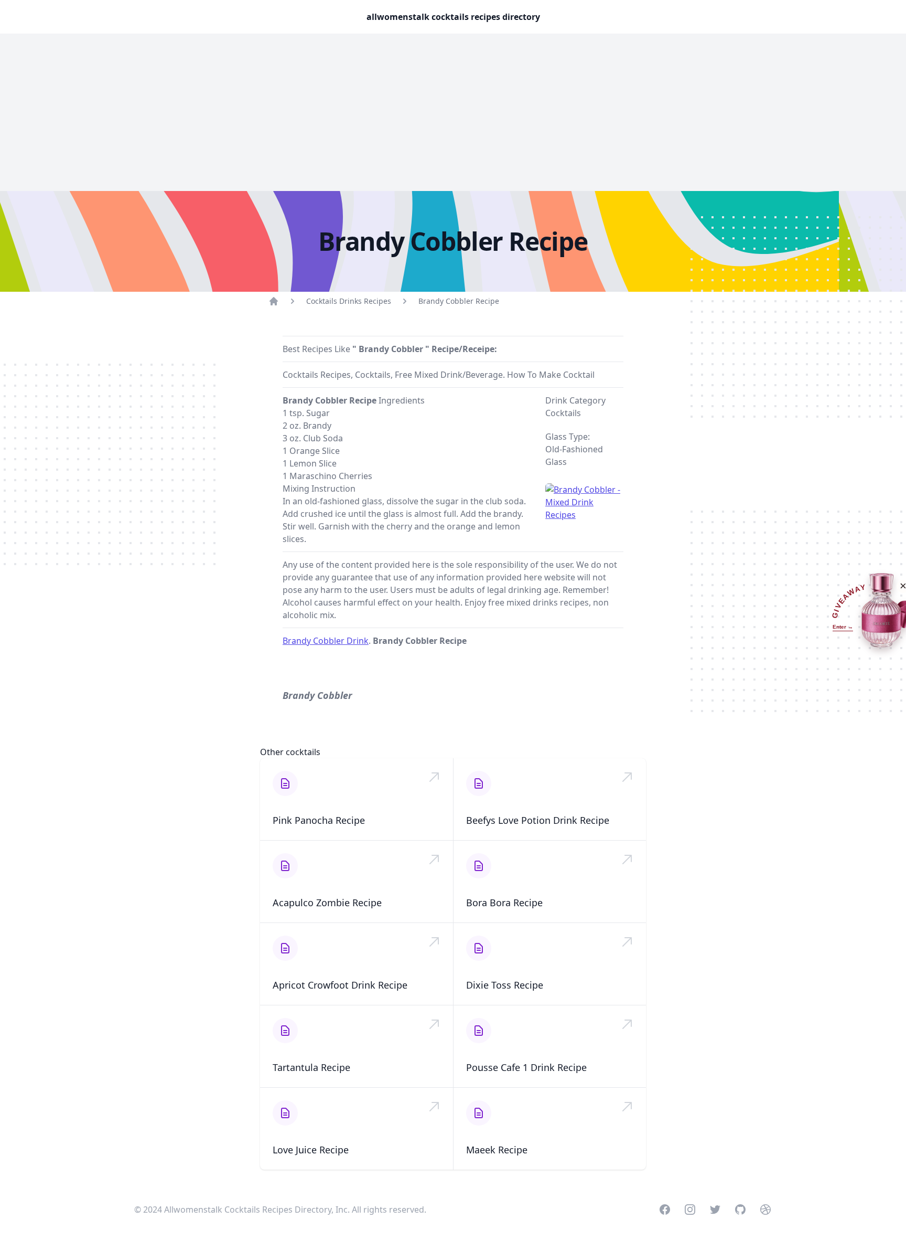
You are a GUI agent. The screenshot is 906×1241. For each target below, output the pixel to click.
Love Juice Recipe (311, 1149)
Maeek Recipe (496, 1149)
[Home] (273, 301)
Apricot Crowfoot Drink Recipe (340, 985)
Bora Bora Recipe (504, 902)
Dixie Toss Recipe (504, 985)
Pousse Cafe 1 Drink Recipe (526, 1067)
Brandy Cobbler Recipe (458, 301)
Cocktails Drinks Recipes (348, 301)
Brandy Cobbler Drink (326, 640)
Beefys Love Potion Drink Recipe (537, 820)
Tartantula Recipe (311, 1067)
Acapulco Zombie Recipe (327, 902)
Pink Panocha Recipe (319, 820)
